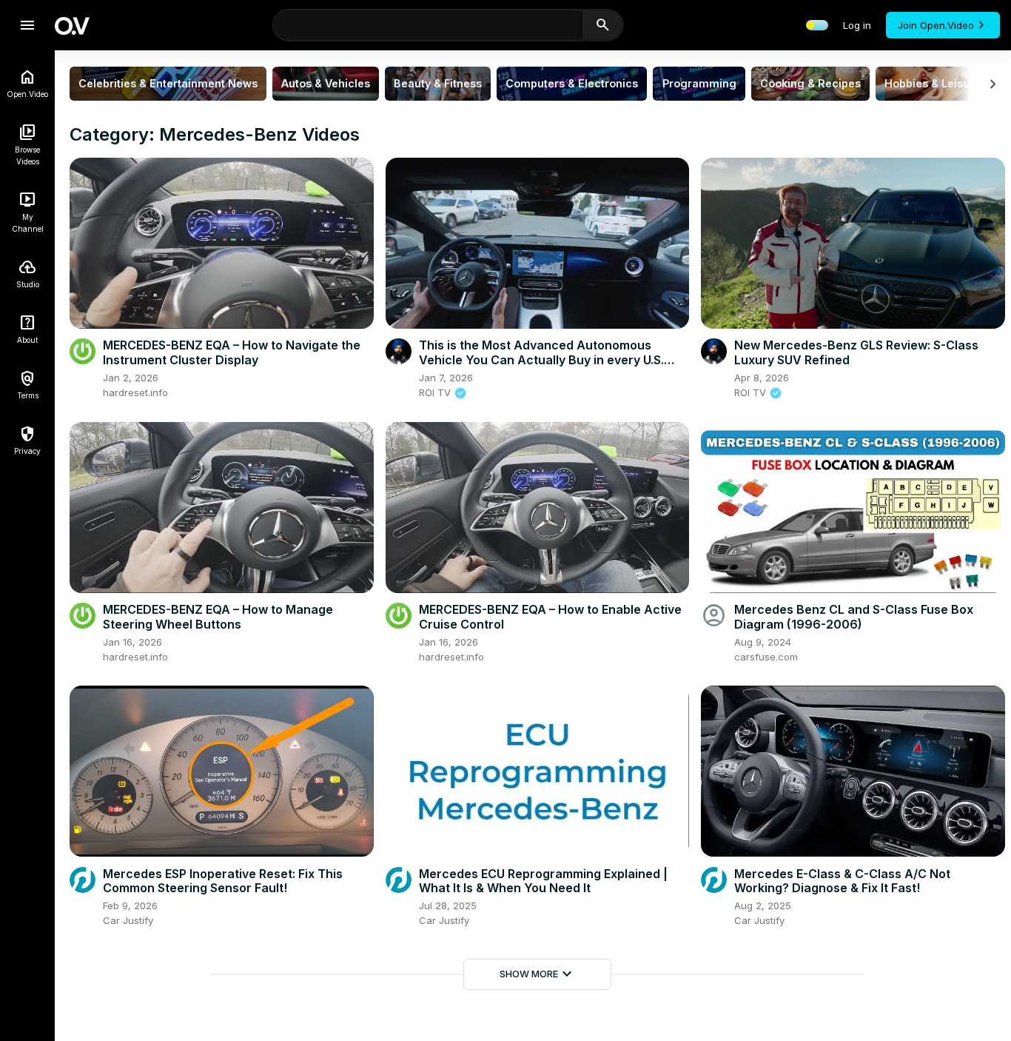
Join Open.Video (936, 25)
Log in (857, 25)
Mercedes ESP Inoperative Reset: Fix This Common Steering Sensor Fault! (223, 880)
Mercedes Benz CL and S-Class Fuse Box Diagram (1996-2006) (853, 616)
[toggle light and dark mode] (817, 25)
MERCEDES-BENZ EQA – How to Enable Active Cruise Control (550, 616)
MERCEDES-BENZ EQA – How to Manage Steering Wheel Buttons (218, 616)
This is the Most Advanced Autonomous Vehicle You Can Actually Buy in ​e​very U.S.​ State (541, 359)
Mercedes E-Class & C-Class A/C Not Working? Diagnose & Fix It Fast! (842, 880)
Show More (538, 974)
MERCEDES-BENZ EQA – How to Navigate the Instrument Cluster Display (231, 352)
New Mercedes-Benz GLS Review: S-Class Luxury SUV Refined (856, 352)
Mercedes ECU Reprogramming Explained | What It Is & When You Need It (543, 880)
